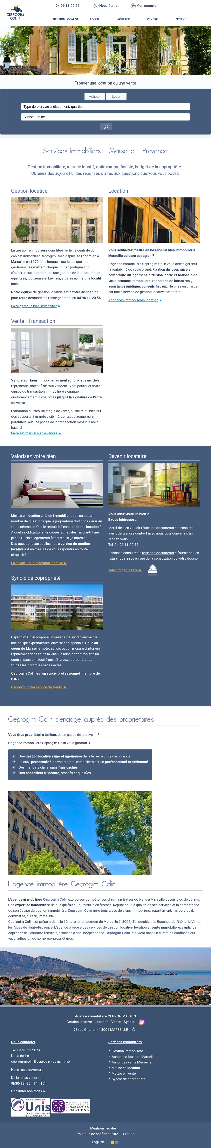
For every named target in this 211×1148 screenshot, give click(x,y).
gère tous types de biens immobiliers (121, 910)
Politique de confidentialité (97, 1134)
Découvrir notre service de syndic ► (39, 687)
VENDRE (152, 19)
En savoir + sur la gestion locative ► (39, 563)
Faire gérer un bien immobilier (34, 306)
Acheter (95, 97)
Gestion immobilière (127, 1051)
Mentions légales (103, 1128)
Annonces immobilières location (133, 300)
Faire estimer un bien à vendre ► (36, 433)
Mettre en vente (124, 1073)
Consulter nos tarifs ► (28, 1091)
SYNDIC (181, 19)
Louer (116, 97)
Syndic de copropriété (128, 1079)
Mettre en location (126, 1068)
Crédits (128, 1134)
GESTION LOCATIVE (66, 19)
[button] (106, 126)
